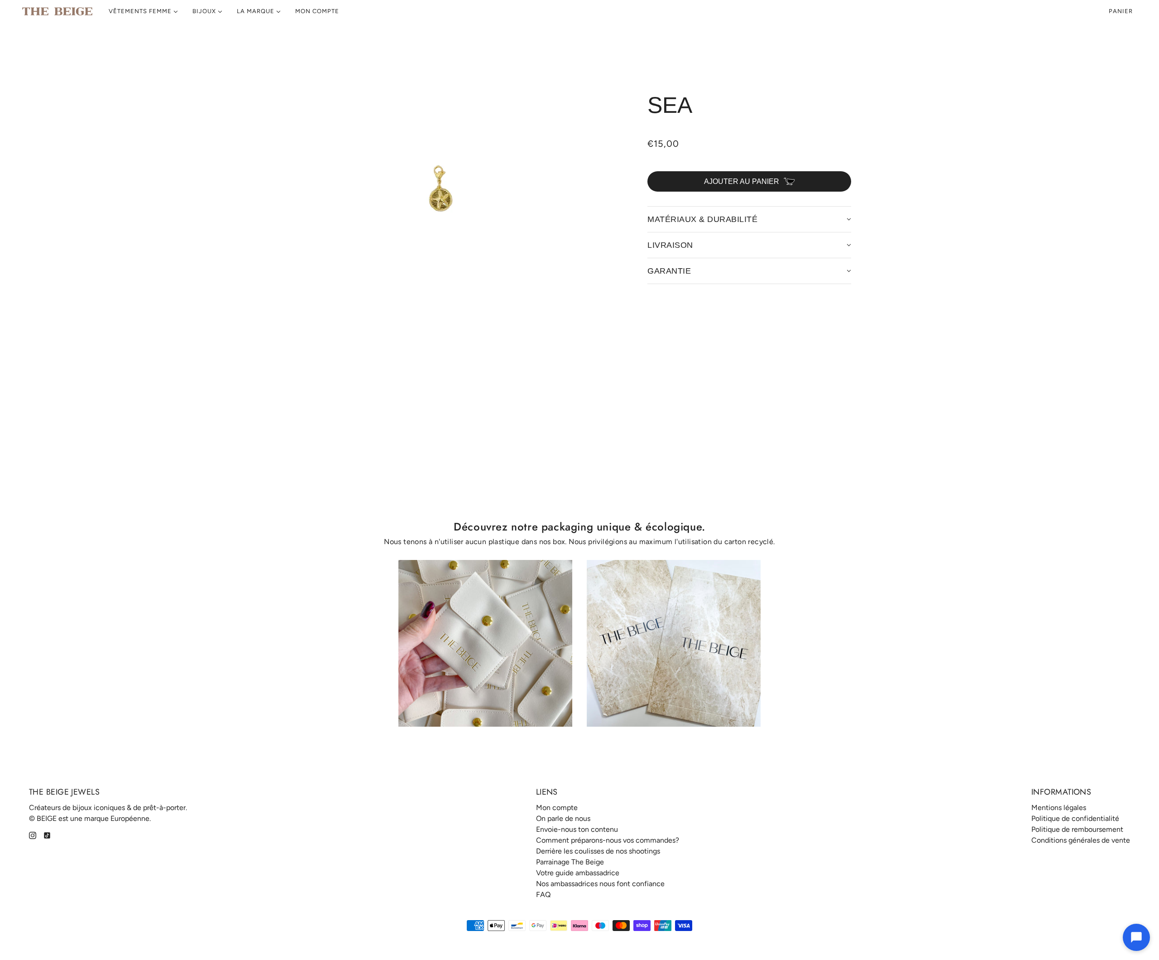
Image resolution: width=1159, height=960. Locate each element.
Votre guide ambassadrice (577, 872)
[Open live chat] (1136, 937)
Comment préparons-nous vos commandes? (607, 840)
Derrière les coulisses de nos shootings (598, 851)
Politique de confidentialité (1075, 818)
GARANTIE (669, 270)
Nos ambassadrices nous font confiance (600, 883)
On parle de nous (563, 818)
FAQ (543, 894)
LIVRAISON (670, 245)
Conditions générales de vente (1080, 840)
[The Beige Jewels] (57, 11)
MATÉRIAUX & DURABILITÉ (702, 219)
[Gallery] (444, 191)
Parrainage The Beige (570, 862)
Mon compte (557, 807)
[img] (32, 835)
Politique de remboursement (1077, 829)
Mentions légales (1058, 807)
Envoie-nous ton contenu (577, 829)
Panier (1122, 11)
